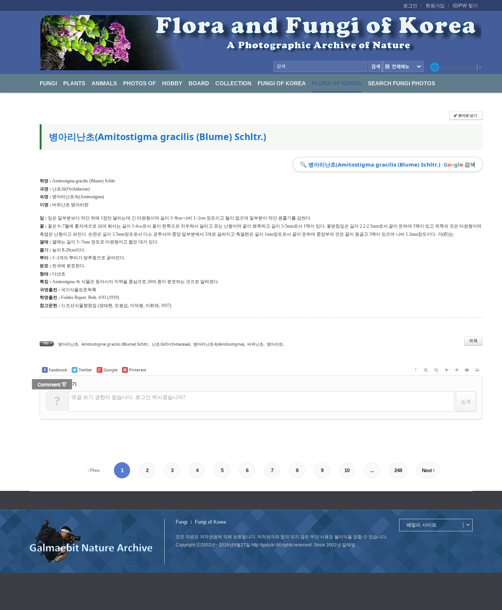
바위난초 (255, 344)
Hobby (172, 83)
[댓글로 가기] (467, 370)
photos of (139, 83)
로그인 (410, 5)
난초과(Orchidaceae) (71, 189)
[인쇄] (477, 370)
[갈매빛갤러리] (260, 42)
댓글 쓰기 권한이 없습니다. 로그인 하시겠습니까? (128, 396)
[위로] (446, 370)
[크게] (426, 370)
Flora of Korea (337, 83)
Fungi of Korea (282, 83)
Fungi (48, 83)
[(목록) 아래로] (457, 370)
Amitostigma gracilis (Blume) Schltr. (115, 344)
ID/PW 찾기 (465, 5)
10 (346, 470)
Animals (104, 83)
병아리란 (275, 344)
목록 (473, 341)
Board (199, 83)
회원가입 (435, 5)
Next (427, 470)
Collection (233, 83)
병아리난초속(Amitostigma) (78, 196)
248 (398, 470)
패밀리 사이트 (421, 525)
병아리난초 (68, 344)
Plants (74, 83)
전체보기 (402, 66)
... (372, 470)
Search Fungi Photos (401, 83)
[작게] (436, 370)
